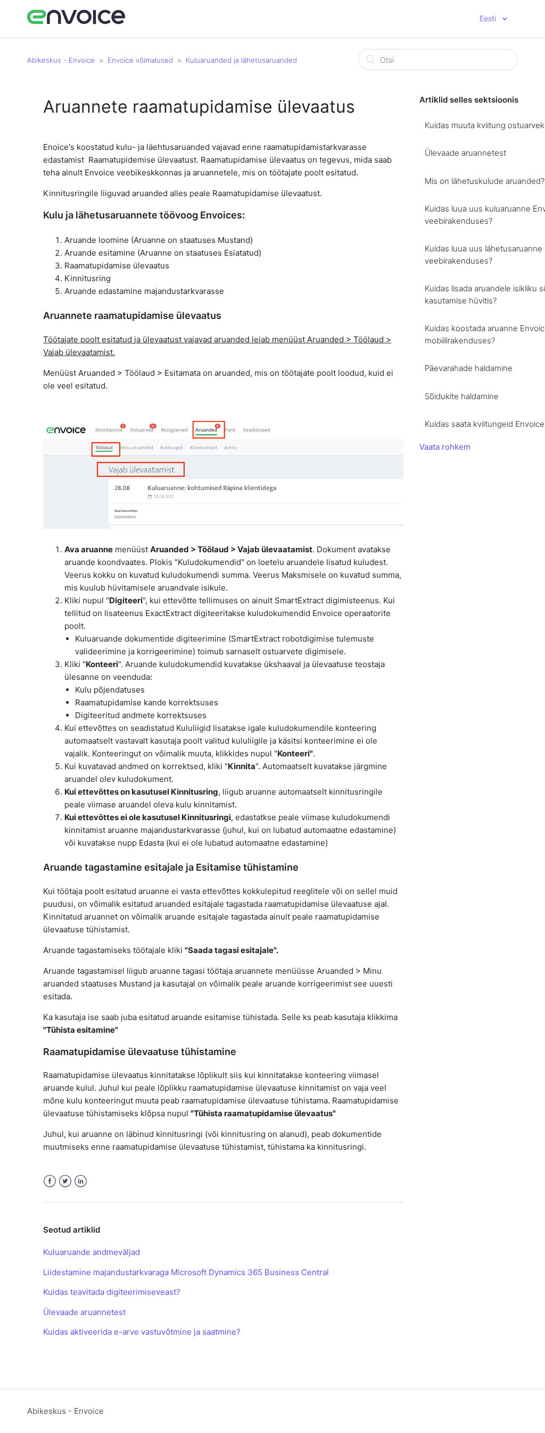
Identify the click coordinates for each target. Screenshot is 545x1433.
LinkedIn (80, 1181)
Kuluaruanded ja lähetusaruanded (241, 60)
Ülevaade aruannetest (84, 1312)
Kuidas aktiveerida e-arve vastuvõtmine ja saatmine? (142, 1332)
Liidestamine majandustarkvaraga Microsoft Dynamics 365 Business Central (186, 1272)
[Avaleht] (76, 23)
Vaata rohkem (444, 447)
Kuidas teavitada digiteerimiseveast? (111, 1292)
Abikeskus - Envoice (61, 60)
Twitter (65, 1181)
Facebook (49, 1181)
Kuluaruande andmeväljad (91, 1252)
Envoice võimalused (140, 60)
